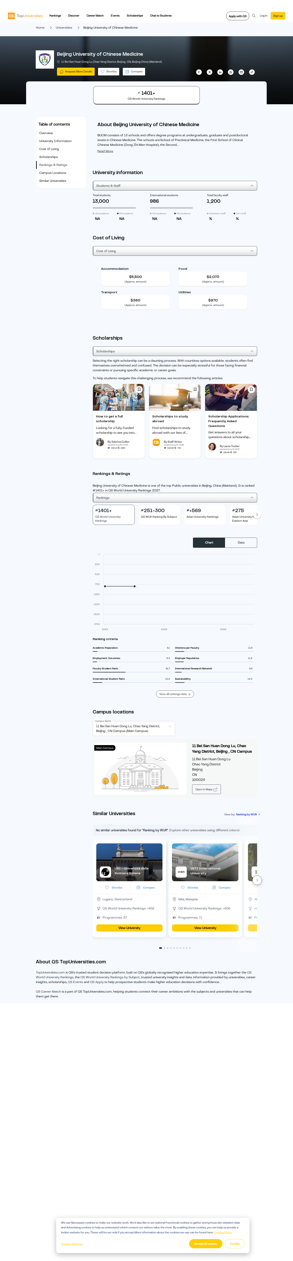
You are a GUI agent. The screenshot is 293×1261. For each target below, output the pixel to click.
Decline (235, 1243)
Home (40, 28)
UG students (102, 213)
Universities (64, 28)
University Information (55, 141)
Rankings (55, 15)
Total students (102, 195)
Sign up (278, 16)
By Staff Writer (173, 441)
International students (164, 195)
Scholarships (135, 15)
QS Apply (97, 982)
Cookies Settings (72, 1244)
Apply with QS (238, 16)
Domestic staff (217, 213)
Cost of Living (49, 149)
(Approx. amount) (135, 281)
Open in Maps (204, 789)
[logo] (25, 16)
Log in (263, 15)
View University (129, 928)
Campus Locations (52, 173)
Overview (46, 133)
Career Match (95, 15)
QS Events (75, 982)
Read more (105, 151)
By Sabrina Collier (119, 441)
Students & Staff (108, 186)
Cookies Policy (223, 1232)
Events (115, 15)
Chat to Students (161, 15)
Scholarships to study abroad (170, 418)
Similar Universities (52, 181)
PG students (126, 213)
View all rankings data (173, 694)
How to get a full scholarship (109, 418)
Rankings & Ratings (53, 165)
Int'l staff (241, 213)
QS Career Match (48, 992)
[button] (257, 880)
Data (241, 543)
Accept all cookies (205, 1243)
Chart (209, 543)
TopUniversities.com (50, 972)
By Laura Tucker (230, 446)
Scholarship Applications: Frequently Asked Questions (228, 421)
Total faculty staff (217, 195)
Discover (73, 15)
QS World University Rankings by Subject (110, 977)
